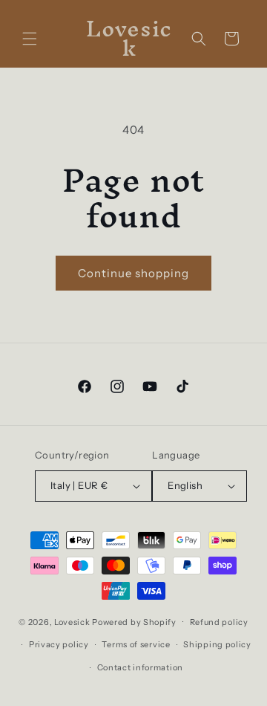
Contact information (140, 667)
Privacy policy (59, 644)
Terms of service (136, 644)
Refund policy (219, 622)
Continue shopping (133, 273)
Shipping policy (217, 644)
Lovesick (72, 621)
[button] (29, 38)
